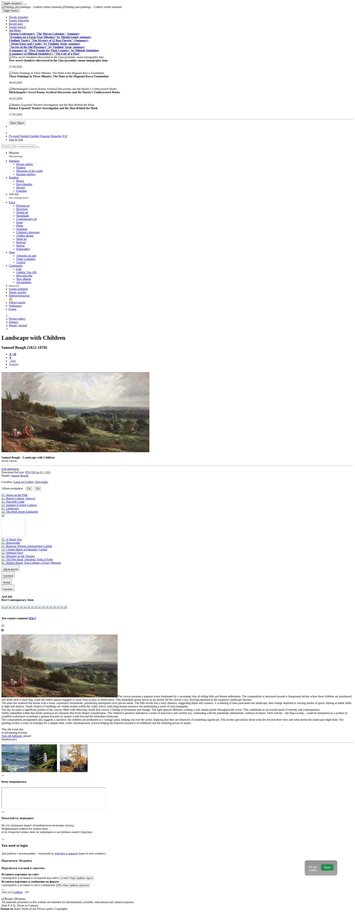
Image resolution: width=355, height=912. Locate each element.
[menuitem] (64, 136)
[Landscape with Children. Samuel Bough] (75, 451)
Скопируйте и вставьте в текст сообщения (28, 885)
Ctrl (29, 488)
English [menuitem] (24, 136)
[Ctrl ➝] (11, 539)
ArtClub (18, 196)
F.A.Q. (12, 905)
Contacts (33, 905)
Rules (17, 908)
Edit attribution (10, 469)
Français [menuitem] (45, 136)
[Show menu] (25, 4)
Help (4, 905)
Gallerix (18, 892)
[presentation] (181, 367)
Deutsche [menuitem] (55, 136)
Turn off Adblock (11, 736)
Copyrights (61, 908)
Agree (327, 867)
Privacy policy (46, 908)
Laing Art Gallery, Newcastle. (30, 481)
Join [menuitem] (20, 139)
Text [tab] (13, 360)
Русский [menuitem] (14, 136)
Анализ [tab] (13, 364)
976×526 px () (37, 472)
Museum (16, 154)
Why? (32, 618)
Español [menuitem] (34, 136)
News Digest (17, 123)
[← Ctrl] (19, 511)
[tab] (12, 354)
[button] (18, 17)
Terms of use (29, 908)
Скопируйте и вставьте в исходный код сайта (30, 877)
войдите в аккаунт (66, 853)
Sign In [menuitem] (13, 139)
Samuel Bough (19, 475)
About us (22, 905)
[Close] (37, 147)
